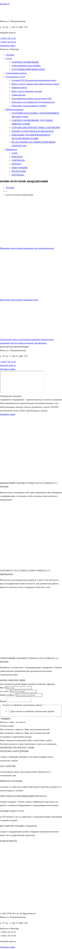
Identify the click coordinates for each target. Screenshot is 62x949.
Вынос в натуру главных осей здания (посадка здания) (35, 84)
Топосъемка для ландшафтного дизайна (29, 106)
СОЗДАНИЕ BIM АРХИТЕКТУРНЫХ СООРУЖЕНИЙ (36, 127)
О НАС (15, 153)
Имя (2, 688)
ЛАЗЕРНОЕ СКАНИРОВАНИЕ (25, 62)
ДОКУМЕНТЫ (18, 160)
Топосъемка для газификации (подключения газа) (33, 102)
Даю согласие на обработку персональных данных (32, 711)
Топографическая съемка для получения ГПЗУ (32, 98)
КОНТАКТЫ (17, 157)
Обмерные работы (19, 87)
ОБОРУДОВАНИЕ (20, 168)
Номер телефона (8, 695)
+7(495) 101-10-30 (8, 42)
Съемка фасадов (18, 95)
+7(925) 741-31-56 (8, 38)
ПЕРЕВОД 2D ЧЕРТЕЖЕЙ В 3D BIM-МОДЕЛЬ (33, 131)
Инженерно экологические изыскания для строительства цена (27, 248)
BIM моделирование (15, 109)
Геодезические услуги (15, 77)
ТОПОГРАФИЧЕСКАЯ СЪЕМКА (26, 66)
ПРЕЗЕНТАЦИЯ (19, 171)
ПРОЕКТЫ (16, 164)
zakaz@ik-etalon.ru (8, 365)
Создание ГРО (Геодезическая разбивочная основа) (34, 80)
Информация (11, 149)
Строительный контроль (16, 73)
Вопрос (3, 701)
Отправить (5, 719)
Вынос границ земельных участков (27, 91)
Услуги (9, 58)
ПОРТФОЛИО (18, 175)
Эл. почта (5, 691)
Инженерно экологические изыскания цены (19, 300)
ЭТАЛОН (10, 55)
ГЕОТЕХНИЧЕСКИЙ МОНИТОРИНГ (28, 69)
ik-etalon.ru (5, 4)
